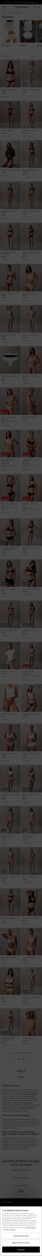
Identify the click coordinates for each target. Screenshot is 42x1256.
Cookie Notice (31, 1227)
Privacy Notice (10, 1230)
